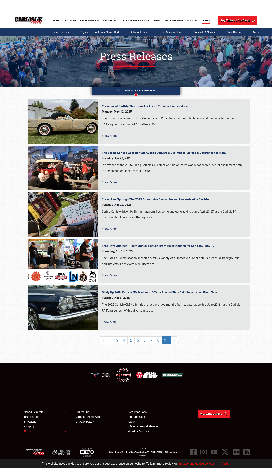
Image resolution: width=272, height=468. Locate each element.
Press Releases (60, 32)
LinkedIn (246, 452)
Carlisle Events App (88, 417)
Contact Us (82, 412)
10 (166, 340)
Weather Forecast (139, 431)
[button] (136, 91)
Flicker (236, 452)
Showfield (111, 20)
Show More (109, 136)
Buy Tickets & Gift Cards (235, 20)
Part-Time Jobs (137, 412)
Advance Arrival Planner (143, 426)
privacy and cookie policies (196, 464)
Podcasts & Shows (204, 32)
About (131, 421)
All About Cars (139, 32)
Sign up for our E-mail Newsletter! (100, 32)
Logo (29, 20)
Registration (89, 20)
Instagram (203, 452)
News (206, 20)
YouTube (214, 452)
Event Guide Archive (170, 32)
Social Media (234, 32)
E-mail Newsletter (211, 414)
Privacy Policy (85, 421)
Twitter (225, 452)
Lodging (192, 20)
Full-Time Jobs (137, 417)
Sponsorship (173, 20)
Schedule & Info (64, 20)
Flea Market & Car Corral (141, 20)
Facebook (193, 452)
